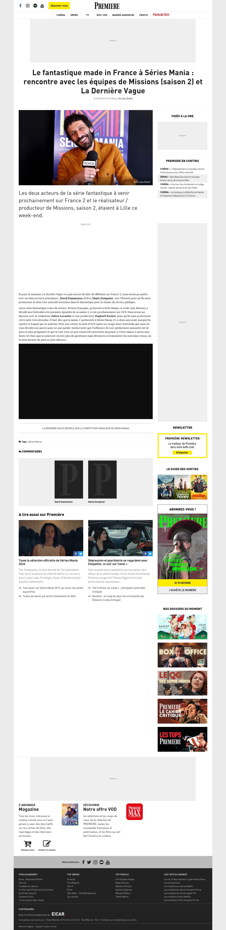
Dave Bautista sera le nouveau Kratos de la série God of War (180, 178)
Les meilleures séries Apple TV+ (180, 893)
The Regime (73, 882)
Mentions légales (26, 926)
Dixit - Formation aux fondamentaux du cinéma (115, 920)
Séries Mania (34, 441)
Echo (69, 889)
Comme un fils (26, 896)
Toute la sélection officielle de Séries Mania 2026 (48, 562)
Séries (74, 15)
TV (87, 15)
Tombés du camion (28, 886)
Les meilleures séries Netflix (178, 886)
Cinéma (61, 15)
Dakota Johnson (123, 886)
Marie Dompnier (96, 501)
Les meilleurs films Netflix (177, 896)
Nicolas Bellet (126, 98)
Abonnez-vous (59, 5)
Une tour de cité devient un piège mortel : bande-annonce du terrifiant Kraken (182, 186)
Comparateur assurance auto (31, 920)
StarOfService (87, 920)
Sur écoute (72, 896)
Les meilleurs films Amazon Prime (181, 900)
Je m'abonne (182, 582)
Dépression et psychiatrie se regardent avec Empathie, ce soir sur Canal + (118, 562)
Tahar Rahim (122, 896)
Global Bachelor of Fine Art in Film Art (63, 920)
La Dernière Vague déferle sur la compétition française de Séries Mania (85, 428)
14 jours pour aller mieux (31, 900)
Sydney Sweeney (123, 889)
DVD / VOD (102, 15)
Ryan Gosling (122, 882)
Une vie (22, 882)
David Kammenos (71, 298)
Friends (71, 879)
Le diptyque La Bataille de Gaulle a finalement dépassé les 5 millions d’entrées (182, 194)
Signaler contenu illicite (45, 926)
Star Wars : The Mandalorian (81, 893)
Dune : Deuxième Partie (31, 879)
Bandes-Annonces (123, 15)
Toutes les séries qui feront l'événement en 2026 (49, 596)
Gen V (70, 886)
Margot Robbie (122, 893)
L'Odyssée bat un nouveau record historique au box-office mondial (182, 170)
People (143, 15)
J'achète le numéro (182, 590)
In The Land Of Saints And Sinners (36, 889)
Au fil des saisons (27, 893)
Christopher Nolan (124, 879)
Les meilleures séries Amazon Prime (182, 889)
